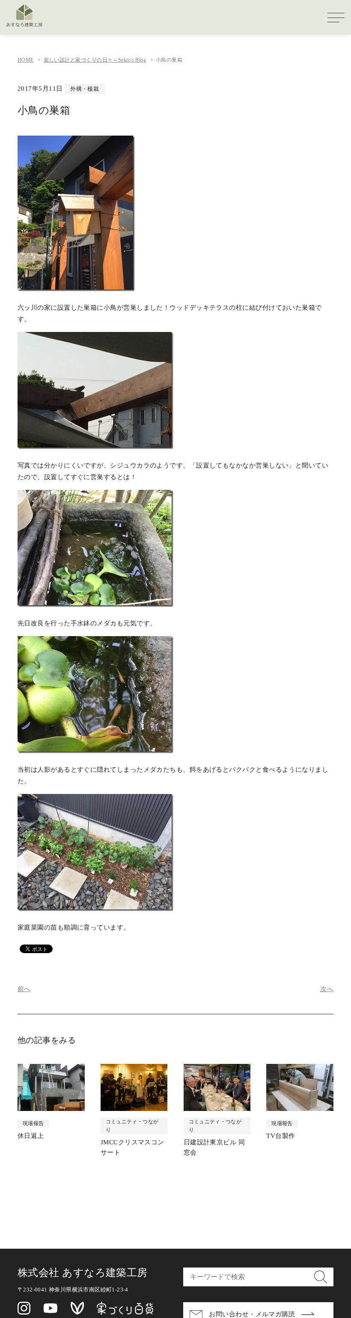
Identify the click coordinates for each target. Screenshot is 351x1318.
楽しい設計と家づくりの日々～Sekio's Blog (95, 60)
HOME (26, 60)
